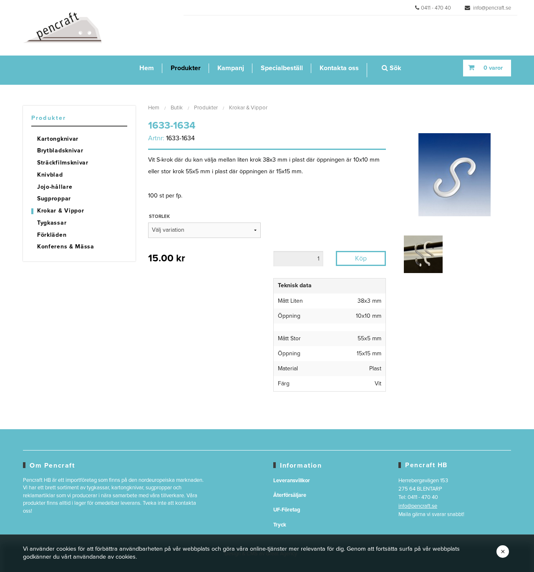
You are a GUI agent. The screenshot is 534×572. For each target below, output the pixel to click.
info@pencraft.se (491, 8)
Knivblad (50, 174)
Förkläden (51, 234)
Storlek (159, 216)
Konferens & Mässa (65, 246)
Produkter (186, 68)
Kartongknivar (57, 138)
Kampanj (230, 68)
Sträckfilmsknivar (62, 162)
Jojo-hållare (54, 186)
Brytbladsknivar (60, 150)
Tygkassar (51, 222)
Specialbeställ (282, 68)
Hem (146, 68)
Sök (394, 68)
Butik (177, 107)
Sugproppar (54, 198)
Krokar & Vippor (60, 210)
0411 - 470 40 (436, 8)
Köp (361, 258)
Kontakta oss (339, 68)
